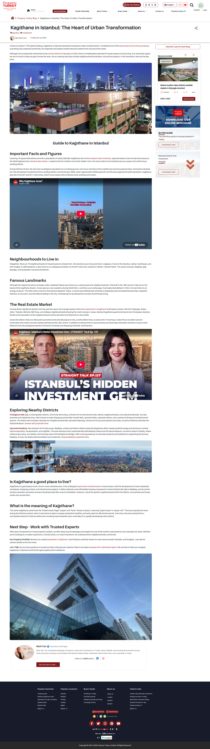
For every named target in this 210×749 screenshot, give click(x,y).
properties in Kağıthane (58, 539)
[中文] (102, 729)
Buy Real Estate (60, 11)
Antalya (63, 702)
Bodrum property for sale (46, 696)
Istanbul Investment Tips (138, 702)
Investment (27, 33)
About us (141, 11)
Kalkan (63, 705)
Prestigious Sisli (17, 414)
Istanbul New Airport (39, 161)
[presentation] (185, 55)
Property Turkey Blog (27, 18)
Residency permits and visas (93, 699)
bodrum (109, 704)
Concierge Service (90, 702)
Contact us (159, 11)
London (109, 697)
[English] (94, 729)
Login (205, 10)
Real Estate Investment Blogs (139, 699)
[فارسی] (104, 729)
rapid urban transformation (89, 486)
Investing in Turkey (90, 694)
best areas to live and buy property (134, 46)
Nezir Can (22, 38)
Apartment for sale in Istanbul (47, 699)
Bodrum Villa (42, 705)
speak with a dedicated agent (104, 547)
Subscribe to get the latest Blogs (178, 47)
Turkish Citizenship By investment (141, 694)
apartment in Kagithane (96, 309)
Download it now (168, 145)
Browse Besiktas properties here (75, 437)
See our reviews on (105, 733)
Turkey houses (42, 694)
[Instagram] (180, 5)
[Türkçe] (107, 729)
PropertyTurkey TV (136, 705)
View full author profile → (48, 665)
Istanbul (15, 33)
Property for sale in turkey (138, 696)
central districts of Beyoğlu (59, 53)
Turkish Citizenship (82, 11)
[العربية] (99, 729)
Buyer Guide (122, 11)
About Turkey (102, 11)
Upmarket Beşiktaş (18, 428)
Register (197, 10)
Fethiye (63, 699)
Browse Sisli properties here (36, 423)
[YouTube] (185, 5)
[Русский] (96, 729)
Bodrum (63, 696)
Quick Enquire (189, 99)
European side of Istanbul (100, 158)
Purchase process (89, 696)
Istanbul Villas (42, 702)
